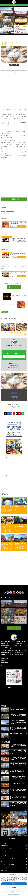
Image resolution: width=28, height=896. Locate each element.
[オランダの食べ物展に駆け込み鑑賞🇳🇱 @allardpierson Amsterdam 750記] (5, 832)
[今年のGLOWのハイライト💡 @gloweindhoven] (14, 815)
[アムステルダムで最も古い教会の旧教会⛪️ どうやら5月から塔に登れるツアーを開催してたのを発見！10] (22, 815)
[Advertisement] (14, 89)
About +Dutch (4, 658)
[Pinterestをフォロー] (19, 413)
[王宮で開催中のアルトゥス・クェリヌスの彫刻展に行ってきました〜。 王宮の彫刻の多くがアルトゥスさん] (5, 823)
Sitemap (3, 665)
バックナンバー (5, 311)
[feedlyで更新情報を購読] (22, 413)
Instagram (3, 654)
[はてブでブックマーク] (15, 65)
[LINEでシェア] (18, 65)
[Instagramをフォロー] (11, 413)
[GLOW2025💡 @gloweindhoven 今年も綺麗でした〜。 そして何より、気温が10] (5, 815)
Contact (3, 660)
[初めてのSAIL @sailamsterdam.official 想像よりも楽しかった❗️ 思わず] (14, 832)
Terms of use (4, 664)
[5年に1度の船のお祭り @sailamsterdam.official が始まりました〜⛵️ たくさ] (22, 832)
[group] (8, 329)
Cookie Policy (10, 894)
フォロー (14, 392)
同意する (14, 883)
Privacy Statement (16, 894)
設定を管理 (14, 891)
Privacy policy (4, 662)
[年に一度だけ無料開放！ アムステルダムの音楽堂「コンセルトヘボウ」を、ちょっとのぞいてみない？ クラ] (14, 823)
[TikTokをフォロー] (17, 413)
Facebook (3, 650)
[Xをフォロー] (5, 413)
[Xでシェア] (10, 65)
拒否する (14, 887)
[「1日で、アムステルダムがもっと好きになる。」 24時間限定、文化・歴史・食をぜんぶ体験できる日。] (22, 823)
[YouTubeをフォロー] (14, 413)
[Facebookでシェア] (12, 65)
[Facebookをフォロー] (8, 413)
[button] (26, 874)
